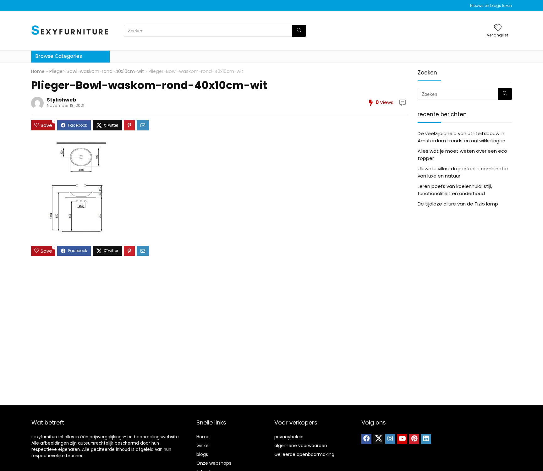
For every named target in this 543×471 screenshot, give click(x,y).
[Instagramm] (390, 439)
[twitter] (378, 439)
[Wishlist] (498, 28)
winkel (203, 445)
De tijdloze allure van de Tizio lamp (458, 203)
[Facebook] (366, 439)
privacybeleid (289, 437)
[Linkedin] (426, 439)
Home (38, 71)
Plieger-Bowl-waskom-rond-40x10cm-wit (96, 71)
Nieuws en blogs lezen (491, 5)
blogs (202, 454)
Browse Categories (58, 56)
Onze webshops (213, 463)
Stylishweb (61, 99)
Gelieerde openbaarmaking (304, 454)
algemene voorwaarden (300, 445)
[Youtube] (402, 439)
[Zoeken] (299, 31)
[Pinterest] (414, 439)
